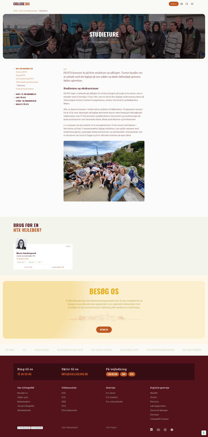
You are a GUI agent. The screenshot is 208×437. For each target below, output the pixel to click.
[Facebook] (171, 429)
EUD (64, 393)
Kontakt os (22, 393)
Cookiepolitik (37, 428)
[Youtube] (158, 429)
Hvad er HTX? (21, 72)
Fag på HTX (20, 75)
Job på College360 (25, 406)
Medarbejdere (23, 401)
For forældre (112, 397)
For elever (110, 393)
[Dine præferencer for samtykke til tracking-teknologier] (204, 433)
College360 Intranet (159, 419)
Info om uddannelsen (28, 11)
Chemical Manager (159, 410)
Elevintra (154, 401)
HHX (64, 401)
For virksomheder (114, 401)
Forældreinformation (25, 89)
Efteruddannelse (69, 410)
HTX (15, 11)
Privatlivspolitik (25, 428)
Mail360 (154, 393)
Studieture (21, 85)
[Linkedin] (151, 429)
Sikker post (22, 397)
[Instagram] (165, 429)
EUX (64, 397)
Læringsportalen (158, 406)
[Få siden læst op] (181, 3)
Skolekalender (24, 410)
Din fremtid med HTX (25, 79)
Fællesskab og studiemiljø (27, 82)
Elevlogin (154, 414)
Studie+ (153, 397)
